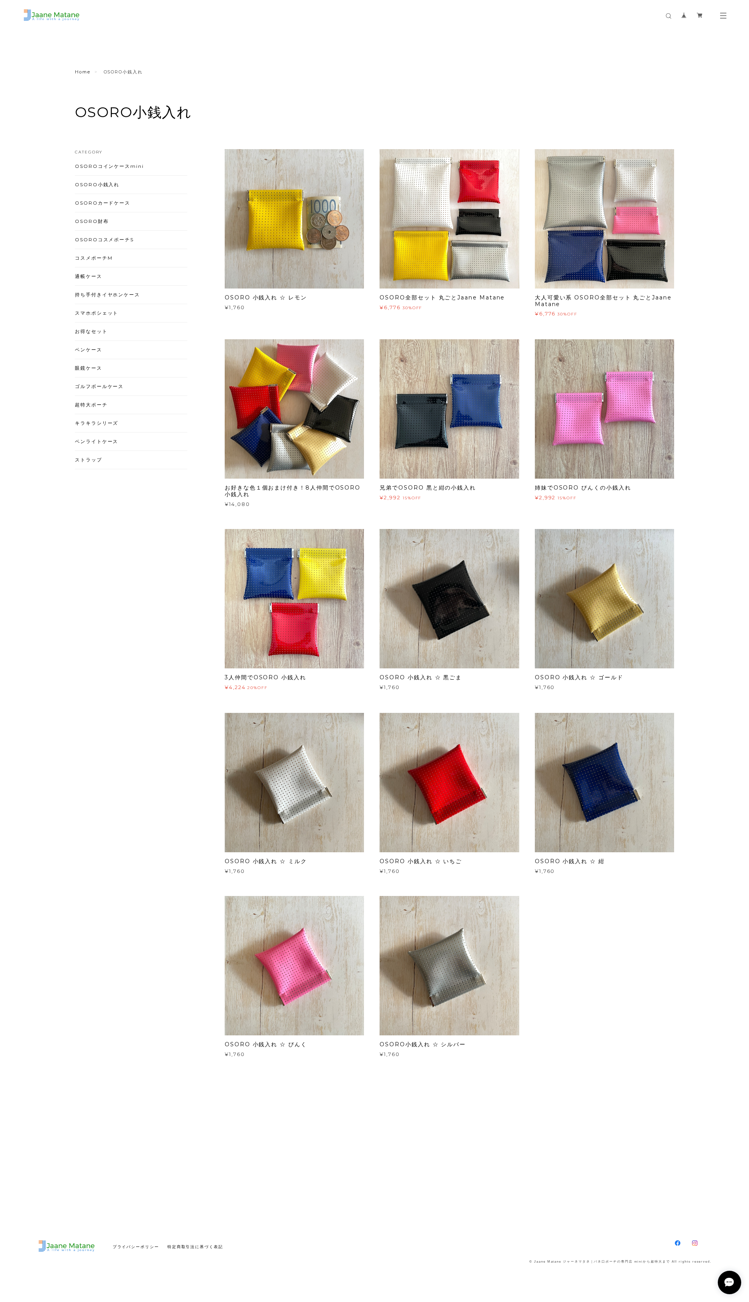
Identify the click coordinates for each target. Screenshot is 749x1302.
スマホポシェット (96, 313)
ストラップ (88, 460)
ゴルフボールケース (99, 386)
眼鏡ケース (88, 368)
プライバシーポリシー (136, 1247)
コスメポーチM (93, 258)
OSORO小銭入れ (97, 184)
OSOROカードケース (102, 203)
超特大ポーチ (91, 405)
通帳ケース (88, 276)
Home (83, 72)
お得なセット (91, 331)
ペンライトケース (96, 441)
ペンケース (88, 350)
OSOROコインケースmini (109, 166)
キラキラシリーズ (96, 423)
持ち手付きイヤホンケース (107, 294)
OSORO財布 (91, 221)
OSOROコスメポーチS (104, 239)
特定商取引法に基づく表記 (195, 1247)
